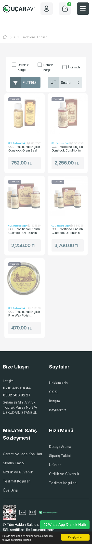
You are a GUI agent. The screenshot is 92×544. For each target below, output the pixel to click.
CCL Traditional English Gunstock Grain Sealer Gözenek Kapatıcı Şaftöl (24, 148)
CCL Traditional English (30, 37)
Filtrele (30, 82)
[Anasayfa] (5, 37)
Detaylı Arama (60, 446)
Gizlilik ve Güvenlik (18, 472)
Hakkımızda (58, 383)
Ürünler (55, 465)
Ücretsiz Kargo (23, 67)
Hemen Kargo (48, 67)
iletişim (8, 381)
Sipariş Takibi (14, 463)
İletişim (54, 401)
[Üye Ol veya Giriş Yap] (46, 8)
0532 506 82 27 (16, 395)
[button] (83, 8)
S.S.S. (53, 392)
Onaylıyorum (75, 537)
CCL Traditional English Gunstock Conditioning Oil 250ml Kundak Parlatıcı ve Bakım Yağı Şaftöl (67, 148)
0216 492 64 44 (17, 388)
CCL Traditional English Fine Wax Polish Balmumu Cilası (24, 313)
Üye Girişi (10, 490)
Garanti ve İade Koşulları (22, 454)
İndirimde (74, 67)
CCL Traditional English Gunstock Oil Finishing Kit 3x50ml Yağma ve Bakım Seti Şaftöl (24, 231)
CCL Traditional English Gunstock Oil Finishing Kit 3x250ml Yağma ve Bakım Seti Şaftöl (67, 231)
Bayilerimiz (57, 410)
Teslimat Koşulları (16, 481)
